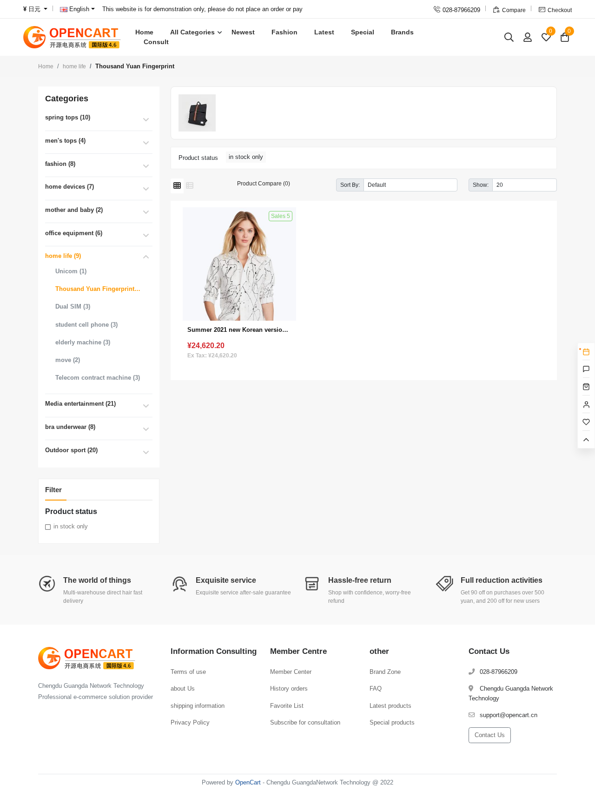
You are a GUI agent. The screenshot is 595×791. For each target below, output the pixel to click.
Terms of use (188, 671)
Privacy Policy (190, 722)
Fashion (284, 32)
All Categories (192, 32)
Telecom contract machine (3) (97, 377)
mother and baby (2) (74, 209)
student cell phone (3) (86, 324)
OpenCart (248, 782)
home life (74, 66)
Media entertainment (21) (80, 403)
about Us (183, 688)
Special (362, 32)
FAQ (376, 688)
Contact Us (490, 735)
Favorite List (287, 705)
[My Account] (527, 36)
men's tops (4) (65, 140)
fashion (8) (60, 163)
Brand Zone (385, 671)
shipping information (198, 705)
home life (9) (63, 255)
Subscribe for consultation (305, 722)
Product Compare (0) (263, 183)
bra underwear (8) (70, 426)
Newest (243, 32)
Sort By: (350, 185)
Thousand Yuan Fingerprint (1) (97, 288)
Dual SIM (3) (72, 306)
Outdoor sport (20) (71, 450)
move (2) (67, 359)
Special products (392, 722)
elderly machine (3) (82, 342)
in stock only (70, 526)
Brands (402, 32)
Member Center (290, 671)
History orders (289, 688)
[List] (189, 185)
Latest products (390, 705)
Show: (481, 185)
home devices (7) (69, 186)
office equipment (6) (73, 233)
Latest (324, 32)
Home (144, 32)
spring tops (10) (67, 117)
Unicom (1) (70, 271)
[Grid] (177, 185)
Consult (156, 42)
